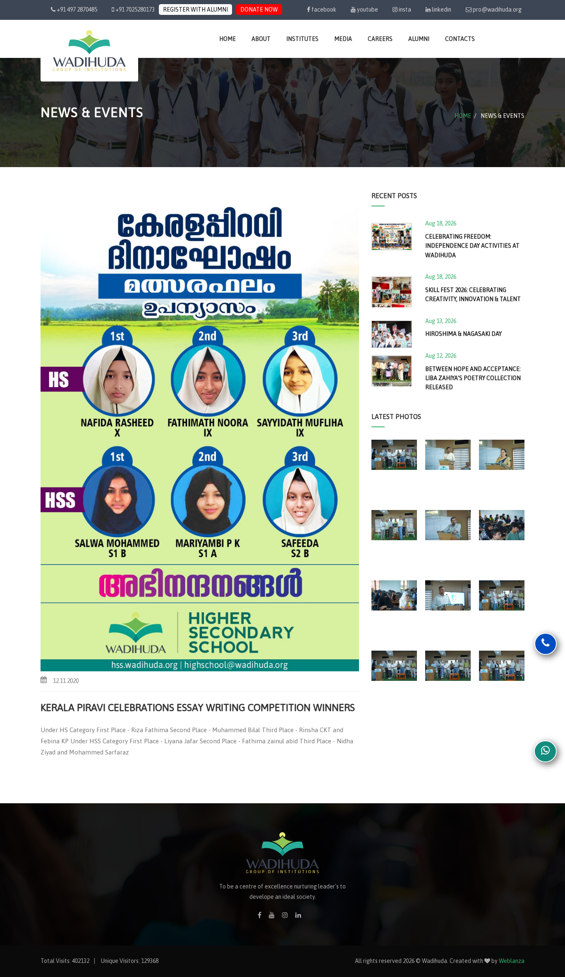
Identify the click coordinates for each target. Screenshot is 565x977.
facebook (323, 9)
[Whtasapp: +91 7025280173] (545, 752)
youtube (367, 9)
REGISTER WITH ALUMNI (195, 9)
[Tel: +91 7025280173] (545, 644)
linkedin (441, 9)
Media (343, 39)
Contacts (460, 39)
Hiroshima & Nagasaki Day (463, 333)
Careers (380, 39)
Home (227, 39)
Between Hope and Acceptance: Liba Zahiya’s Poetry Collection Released (473, 378)
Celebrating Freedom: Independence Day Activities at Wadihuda (472, 246)
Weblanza (511, 961)
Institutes (302, 39)
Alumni (418, 39)
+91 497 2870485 (76, 9)
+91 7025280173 (134, 9)
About (261, 39)
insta (404, 9)
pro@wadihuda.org (497, 9)
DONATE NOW (259, 9)
